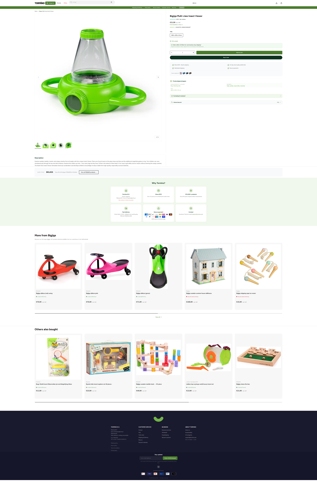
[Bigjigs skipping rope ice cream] (258, 266)
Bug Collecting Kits (175, 85)
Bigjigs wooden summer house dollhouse (199, 293)
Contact (182, 7)
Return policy (114, 445)
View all (157, 317)
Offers (65, 3)
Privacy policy (114, 450)
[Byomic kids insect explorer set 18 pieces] (108, 357)
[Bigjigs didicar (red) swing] (58, 266)
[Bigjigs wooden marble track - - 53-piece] (158, 357)
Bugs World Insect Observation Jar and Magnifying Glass (54, 384)
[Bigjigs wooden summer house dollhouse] (208, 266)
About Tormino (156, 7)
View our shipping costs (126, 215)
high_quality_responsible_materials (236, 85)
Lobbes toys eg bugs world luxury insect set (200, 384)
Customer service (166, 7)
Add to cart (239, 52)
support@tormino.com (197, 214)
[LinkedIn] (158, 466)
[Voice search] (111, 2)
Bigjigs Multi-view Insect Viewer (46, 11)
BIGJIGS (172, 27)
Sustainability (188, 432)
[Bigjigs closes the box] (258, 357)
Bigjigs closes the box (243, 384)
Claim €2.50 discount (170, 458)
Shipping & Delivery (137, 7)
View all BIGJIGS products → (89, 172)
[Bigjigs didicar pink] (108, 266)
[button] (281, 3)
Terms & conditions (115, 448)
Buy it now (226, 57)
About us (187, 430)
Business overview (166, 430)
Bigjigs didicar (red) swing (44, 293)
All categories (188, 435)
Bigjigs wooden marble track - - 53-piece (149, 384)
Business (174, 7)
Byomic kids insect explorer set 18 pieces (99, 384)
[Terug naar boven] (158, 419)
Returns (140, 440)
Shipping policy (114, 443)
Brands (59, 3)
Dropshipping (165, 435)
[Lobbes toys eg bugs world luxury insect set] (208, 357)
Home (36, 11)
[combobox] (92, 2)
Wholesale (164, 432)
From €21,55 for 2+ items (176, 24)
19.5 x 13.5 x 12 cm (176, 90)
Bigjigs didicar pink (92, 293)
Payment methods (143, 442)
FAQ (140, 432)
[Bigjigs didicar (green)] (158, 266)
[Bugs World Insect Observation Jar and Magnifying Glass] (58, 357)
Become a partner (166, 437)
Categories (51, 3)
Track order (147, 7)
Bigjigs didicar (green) (143, 293)
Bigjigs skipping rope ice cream (246, 293)
